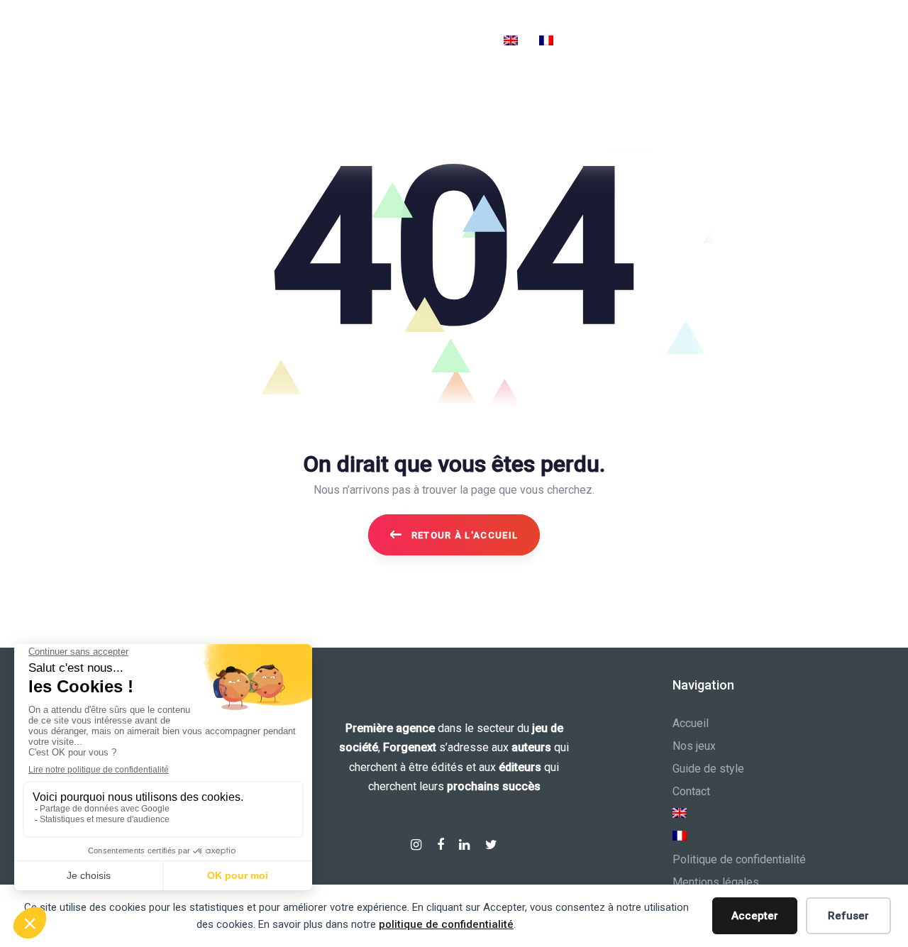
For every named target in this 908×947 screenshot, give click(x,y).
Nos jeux (694, 746)
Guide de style (708, 768)
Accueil (690, 723)
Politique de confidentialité (739, 859)
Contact (691, 791)
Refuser (848, 915)
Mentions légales (715, 882)
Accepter (754, 915)
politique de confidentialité (446, 924)
